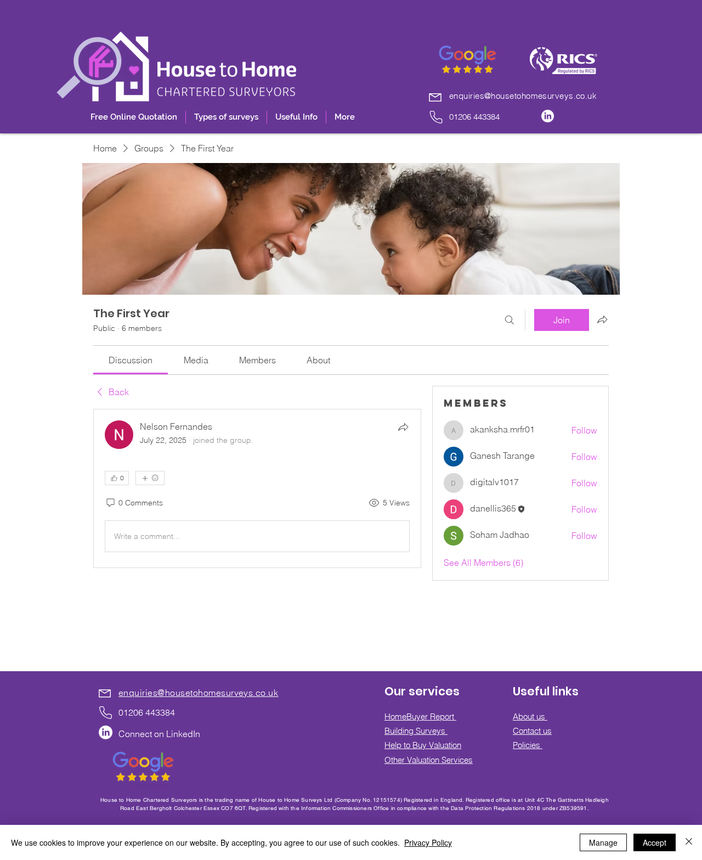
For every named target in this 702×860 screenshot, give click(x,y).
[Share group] (602, 319)
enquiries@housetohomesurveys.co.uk (523, 96)
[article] (257, 488)
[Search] (509, 320)
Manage (603, 842)
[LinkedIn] (547, 116)
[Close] (688, 842)
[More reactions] (150, 478)
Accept (654, 842)
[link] (130, 360)
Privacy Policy (428, 842)
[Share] (403, 427)
